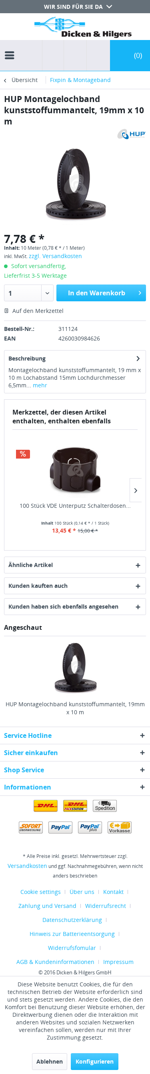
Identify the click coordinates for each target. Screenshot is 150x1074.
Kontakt (113, 892)
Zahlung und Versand (47, 906)
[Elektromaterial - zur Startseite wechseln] (83, 29)
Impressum (118, 962)
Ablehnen (49, 1061)
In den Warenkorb (96, 293)
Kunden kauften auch (38, 585)
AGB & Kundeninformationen (55, 962)
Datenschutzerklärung (72, 920)
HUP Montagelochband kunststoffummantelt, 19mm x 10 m (75, 708)
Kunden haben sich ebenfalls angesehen (63, 606)
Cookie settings (40, 892)
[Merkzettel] (73, 55)
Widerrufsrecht (105, 906)
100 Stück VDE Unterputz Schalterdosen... (75, 505)
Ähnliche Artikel (30, 565)
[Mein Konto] (96, 55)
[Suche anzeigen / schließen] (53, 55)
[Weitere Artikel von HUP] (130, 134)
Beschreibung (27, 358)
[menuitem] (11, 48)
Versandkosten (27, 866)
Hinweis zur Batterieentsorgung (72, 934)
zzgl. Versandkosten (55, 256)
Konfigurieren (95, 1061)
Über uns (82, 892)
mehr (39, 385)
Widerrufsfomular (72, 948)
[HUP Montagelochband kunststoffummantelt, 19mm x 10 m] (75, 668)
